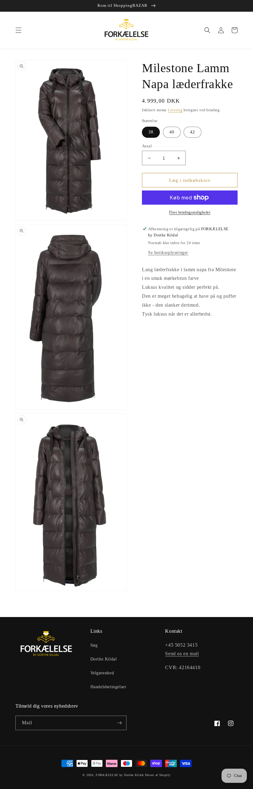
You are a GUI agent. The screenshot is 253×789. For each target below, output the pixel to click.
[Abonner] (119, 723)
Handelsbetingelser (108, 687)
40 (171, 132)
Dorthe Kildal (103, 659)
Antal (147, 146)
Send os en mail (182, 653)
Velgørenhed (102, 673)
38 (150, 132)
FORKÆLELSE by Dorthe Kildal (120, 775)
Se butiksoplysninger (168, 252)
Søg (94, 645)
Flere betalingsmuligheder (190, 212)
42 (192, 132)
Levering (175, 110)
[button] (18, 30)
